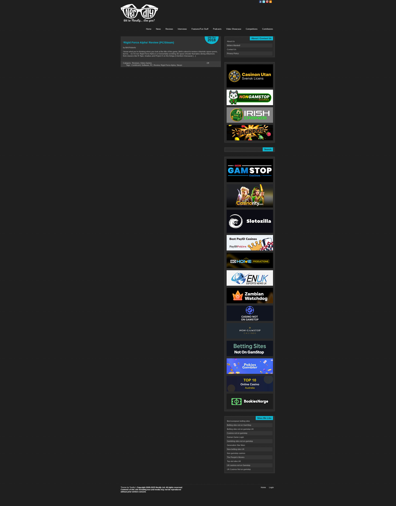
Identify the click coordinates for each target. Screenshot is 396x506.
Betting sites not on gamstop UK (240, 429)
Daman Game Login (235, 437)
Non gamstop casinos (236, 453)
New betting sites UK (235, 449)
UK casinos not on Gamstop (238, 465)
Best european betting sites (238, 421)
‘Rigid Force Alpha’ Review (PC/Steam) (148, 42)
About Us (231, 41)
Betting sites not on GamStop (239, 425)
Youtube (267, 1)
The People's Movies (235, 457)
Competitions (252, 29)
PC (151, 65)
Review (157, 65)
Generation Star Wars (236, 445)
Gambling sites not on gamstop (240, 441)
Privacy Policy (233, 53)
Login (271, 487)
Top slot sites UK (234, 461)
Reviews (169, 29)
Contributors (267, 29)
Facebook (260, 1)
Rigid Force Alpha (168, 65)
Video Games (146, 63)
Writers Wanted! (233, 45)
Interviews (182, 29)
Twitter (264, 1)
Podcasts (217, 29)
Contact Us (231, 49)
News (158, 29)
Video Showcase (233, 29)
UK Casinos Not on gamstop (239, 469)
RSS (270, 1)
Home (148, 29)
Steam (179, 65)
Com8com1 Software (140, 65)
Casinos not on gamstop (237, 433)
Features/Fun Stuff (200, 29)
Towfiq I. (132, 487)
